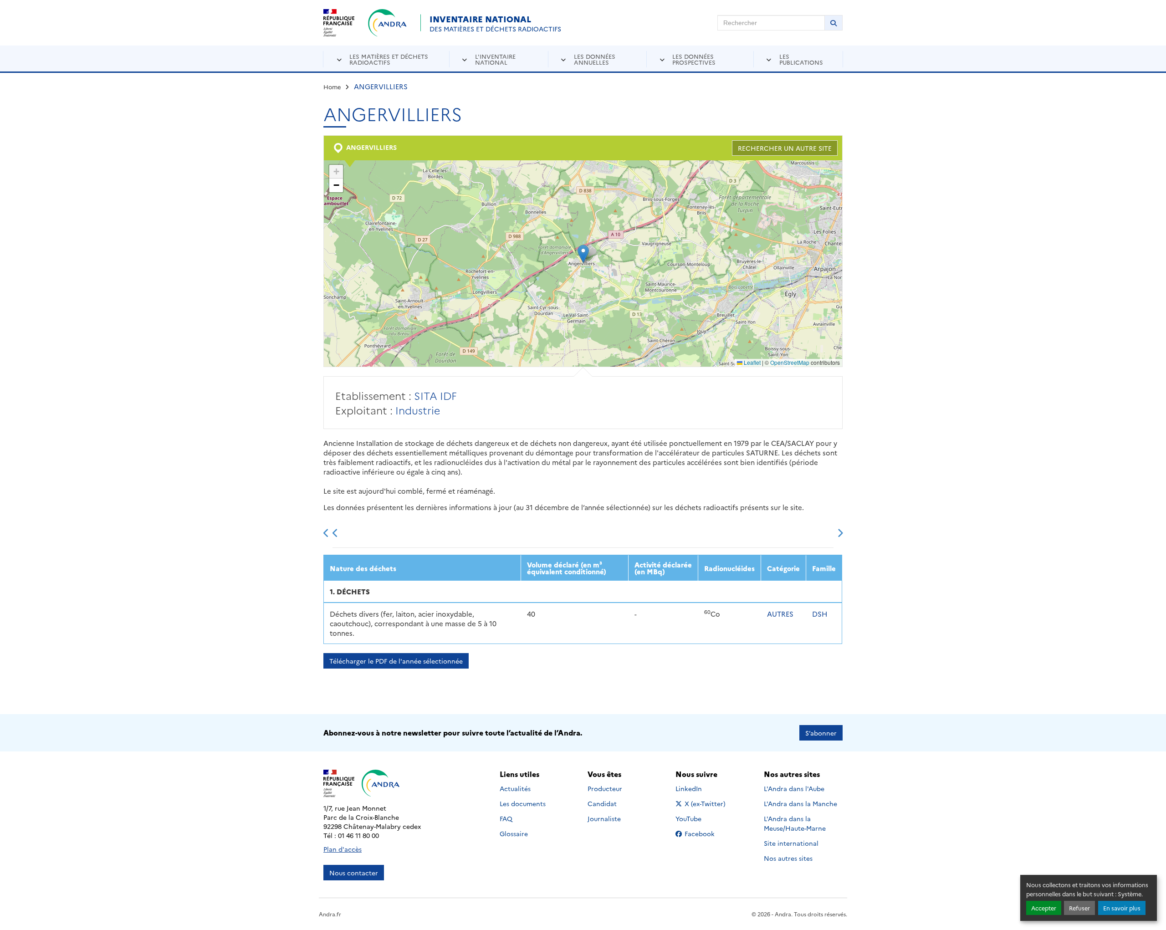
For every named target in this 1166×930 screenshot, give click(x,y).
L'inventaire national (495, 59)
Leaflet (751, 362)
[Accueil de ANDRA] (387, 22)
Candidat (602, 803)
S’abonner (821, 732)
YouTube (698, 818)
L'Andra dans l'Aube (794, 788)
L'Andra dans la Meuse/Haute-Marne (795, 823)
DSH (820, 613)
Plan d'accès (342, 848)
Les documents (523, 803)
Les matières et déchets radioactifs (388, 59)
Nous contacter (353, 872)
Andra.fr (330, 914)
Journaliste (604, 818)
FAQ (506, 818)
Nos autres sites (788, 858)
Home (332, 86)
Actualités (515, 788)
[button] (583, 254)
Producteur (605, 788)
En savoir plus (1121, 908)
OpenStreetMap (789, 362)
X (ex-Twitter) (705, 803)
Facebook (705, 833)
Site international (791, 843)
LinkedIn (698, 788)
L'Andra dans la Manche (800, 803)
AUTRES (780, 613)
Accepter (1043, 908)
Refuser (1079, 908)
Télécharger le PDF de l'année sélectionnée (396, 660)
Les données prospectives (694, 59)
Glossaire (514, 833)
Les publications (801, 59)
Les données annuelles (594, 59)
